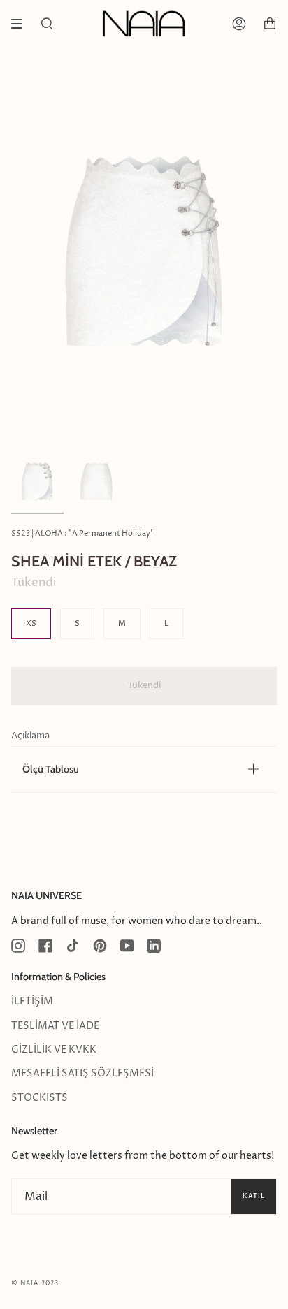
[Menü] (21, 23)
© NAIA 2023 (35, 1283)
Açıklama (30, 736)
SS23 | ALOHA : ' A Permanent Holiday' (81, 533)
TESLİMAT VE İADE (55, 1026)
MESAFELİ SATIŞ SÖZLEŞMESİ (82, 1074)
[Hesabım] (239, 23)
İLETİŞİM (32, 1002)
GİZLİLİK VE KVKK (53, 1050)
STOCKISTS (39, 1098)
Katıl (254, 1196)
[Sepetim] (270, 23)
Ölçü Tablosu (50, 769)
